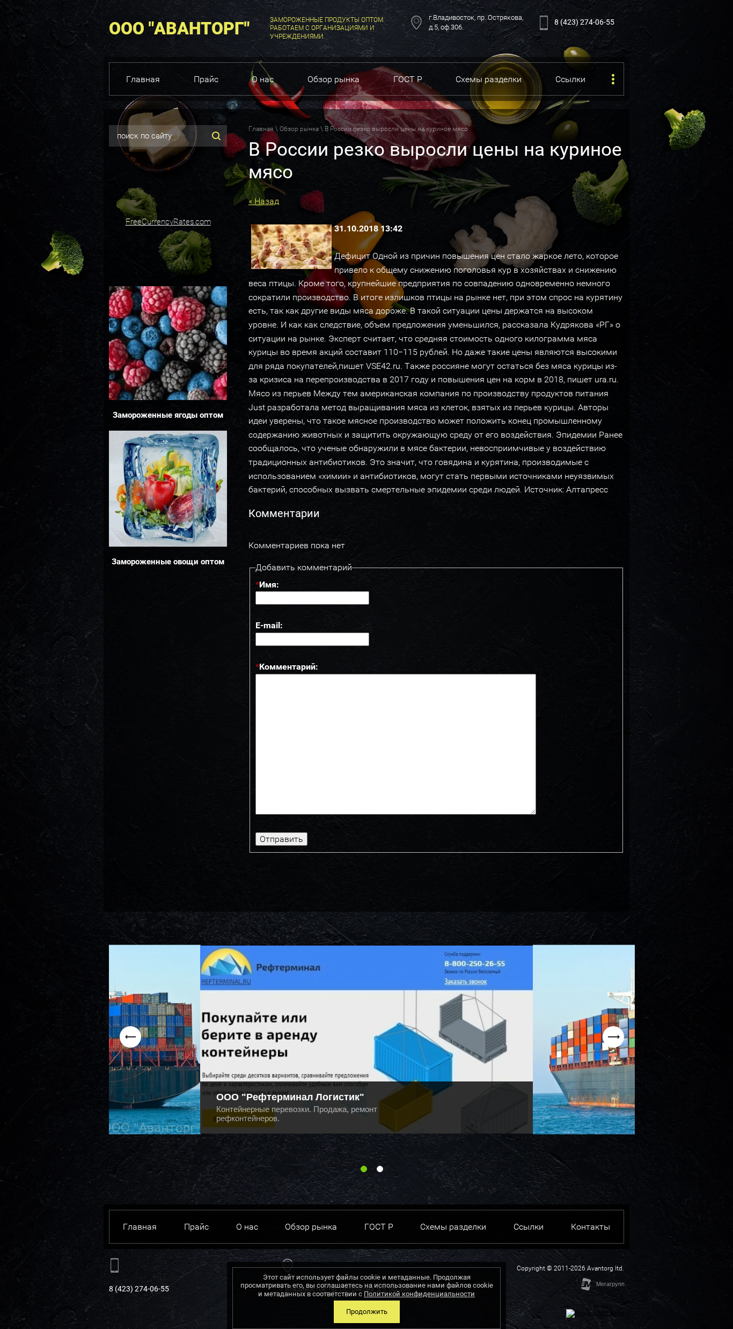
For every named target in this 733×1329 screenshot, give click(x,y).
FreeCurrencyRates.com (168, 222)
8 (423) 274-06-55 (584, 22)
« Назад (263, 201)
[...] (613, 79)
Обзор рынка (299, 129)
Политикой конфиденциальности (419, 1294)
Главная (261, 129)
